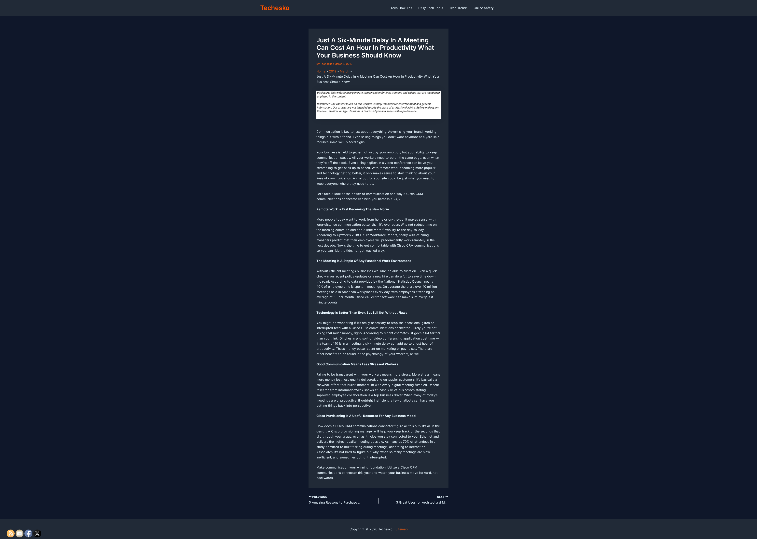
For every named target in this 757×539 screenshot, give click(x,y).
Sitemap (401, 529)
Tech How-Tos (401, 8)
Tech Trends (458, 8)
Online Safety (484, 8)
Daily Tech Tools (430, 8)
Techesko (274, 8)
